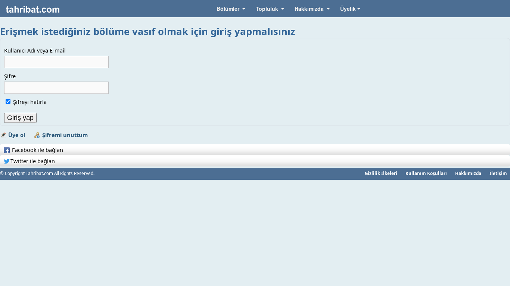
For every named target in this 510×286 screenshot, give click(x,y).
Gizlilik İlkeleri (381, 173)
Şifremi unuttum (65, 135)
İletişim (498, 173)
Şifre (10, 76)
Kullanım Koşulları (426, 173)
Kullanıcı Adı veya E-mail (35, 50)
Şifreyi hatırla (30, 101)
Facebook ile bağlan (36, 149)
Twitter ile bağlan (32, 161)
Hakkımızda (468, 173)
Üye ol (16, 135)
